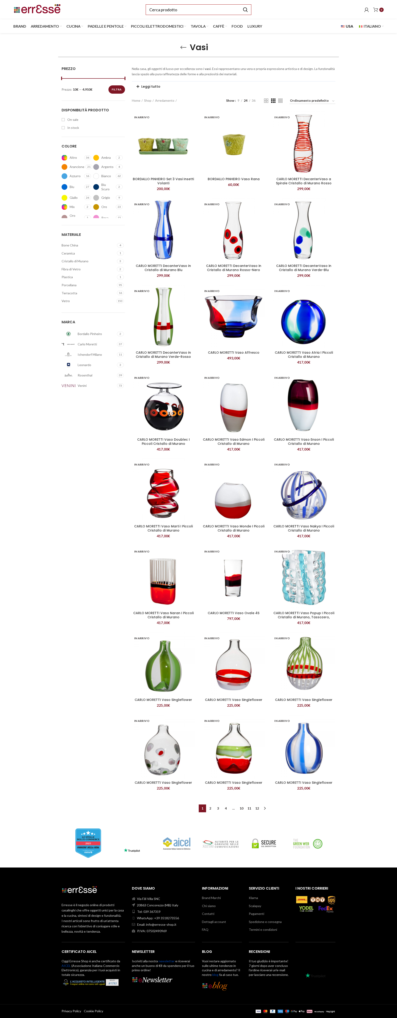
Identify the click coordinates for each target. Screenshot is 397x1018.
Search (245, 9)
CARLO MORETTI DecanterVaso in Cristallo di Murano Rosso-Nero (233, 267)
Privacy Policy (71, 1011)
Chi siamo (209, 906)
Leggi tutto (150, 86)
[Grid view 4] (280, 100)
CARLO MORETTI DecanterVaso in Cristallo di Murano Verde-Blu (303, 267)
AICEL (66, 966)
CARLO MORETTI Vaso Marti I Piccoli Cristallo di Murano (163, 528)
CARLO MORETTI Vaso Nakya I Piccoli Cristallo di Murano (303, 528)
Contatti (208, 914)
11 (249, 808)
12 (257, 808)
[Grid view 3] (273, 100)
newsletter (167, 961)
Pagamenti (256, 914)
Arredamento (164, 100)
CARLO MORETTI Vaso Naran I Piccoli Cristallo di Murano (163, 615)
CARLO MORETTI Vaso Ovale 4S (233, 613)
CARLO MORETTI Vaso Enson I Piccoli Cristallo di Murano (304, 441)
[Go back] (183, 47)
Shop (147, 100)
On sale (72, 119)
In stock (73, 128)
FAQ (205, 929)
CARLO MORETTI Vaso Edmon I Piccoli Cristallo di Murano (233, 441)
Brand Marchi (211, 898)
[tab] (234, 86)
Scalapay (255, 906)
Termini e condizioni (263, 929)
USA (349, 26)
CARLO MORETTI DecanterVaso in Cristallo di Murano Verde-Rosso (163, 354)
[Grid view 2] (266, 100)
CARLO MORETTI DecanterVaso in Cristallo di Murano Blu (163, 267)
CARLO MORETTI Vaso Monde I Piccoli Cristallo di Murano (233, 528)
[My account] (366, 9)
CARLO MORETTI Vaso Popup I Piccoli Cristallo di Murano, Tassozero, (303, 615)
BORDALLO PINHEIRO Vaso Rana (234, 179)
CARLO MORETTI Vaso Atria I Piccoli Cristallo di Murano (304, 354)
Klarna (253, 898)
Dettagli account (214, 922)
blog (215, 975)
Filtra (117, 89)
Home (136, 100)
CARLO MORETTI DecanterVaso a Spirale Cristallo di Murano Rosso (304, 181)
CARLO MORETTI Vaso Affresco (233, 352)
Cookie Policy (93, 1011)
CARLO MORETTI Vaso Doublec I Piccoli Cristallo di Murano (163, 441)
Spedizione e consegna (265, 922)
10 (241, 808)
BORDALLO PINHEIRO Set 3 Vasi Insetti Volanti (163, 181)
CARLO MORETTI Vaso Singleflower (163, 699)
